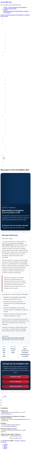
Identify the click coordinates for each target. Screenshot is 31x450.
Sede (8, 48)
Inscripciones (8, 55)
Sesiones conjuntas (12, 87)
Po (4, 158)
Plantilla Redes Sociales (13, 151)
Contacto (7, 137)
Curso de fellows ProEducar (14, 105)
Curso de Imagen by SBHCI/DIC (15, 112)
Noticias (9, 51)
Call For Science (8, 58)
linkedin (5, 448)
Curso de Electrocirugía (13, 108)
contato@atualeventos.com (20, 419)
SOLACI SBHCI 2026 (6, 2)
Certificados (7, 66)
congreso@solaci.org (6, 413)
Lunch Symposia (11, 98)
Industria (7, 115)
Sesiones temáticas (12, 101)
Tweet (4, 396)
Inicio (6, 19)
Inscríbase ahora (15, 376)
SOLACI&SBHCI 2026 (10, 23)
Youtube (5, 447)
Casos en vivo (10, 91)
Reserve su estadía (15, 386)
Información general (12, 41)
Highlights (9, 37)
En (4, 157)
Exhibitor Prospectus (12, 126)
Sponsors (9, 123)
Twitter (5, 445)
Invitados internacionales (13, 83)
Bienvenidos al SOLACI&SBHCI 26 (15, 30)
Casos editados (11, 94)
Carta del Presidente (9, 162)
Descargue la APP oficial (13, 34)
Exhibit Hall (10, 133)
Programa (7, 73)
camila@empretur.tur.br (16, 435)
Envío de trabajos (15, 381)
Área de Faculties (9, 140)
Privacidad (17, 440)
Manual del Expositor (12, 130)
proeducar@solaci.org (11, 426)
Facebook (5, 444)
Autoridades (10, 44)
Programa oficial (11, 80)
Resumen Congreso (9, 165)
